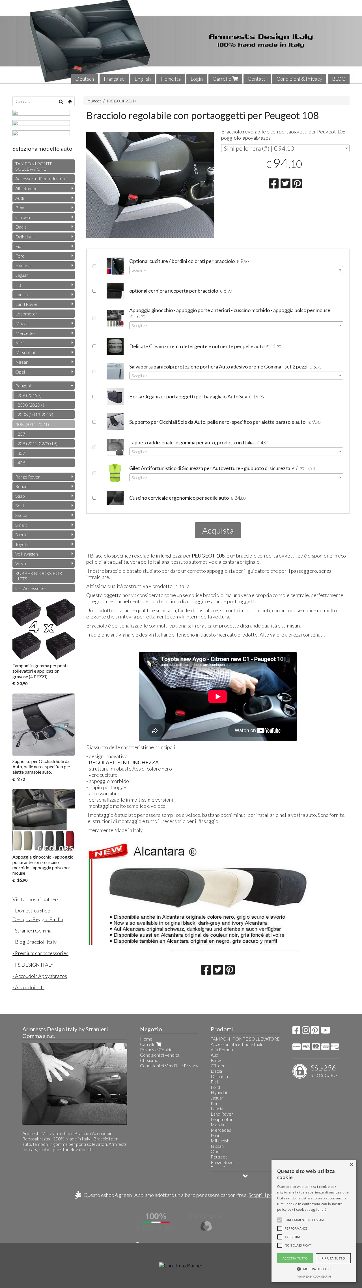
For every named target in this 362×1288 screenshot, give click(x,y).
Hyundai (23, 265)
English (143, 79)
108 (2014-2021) (121, 100)
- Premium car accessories (40, 953)
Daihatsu (24, 236)
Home (146, 1038)
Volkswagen (26, 553)
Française (114, 79)
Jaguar (21, 275)
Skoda (21, 515)
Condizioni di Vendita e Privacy (169, 1065)
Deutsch (85, 79)
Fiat (19, 246)
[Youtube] (325, 1031)
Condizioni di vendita (159, 1054)
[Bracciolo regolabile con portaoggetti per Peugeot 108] (150, 187)
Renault (22, 486)
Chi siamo (149, 1060)
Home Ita (171, 79)
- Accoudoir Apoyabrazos (39, 976)
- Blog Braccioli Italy (34, 942)
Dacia (21, 226)
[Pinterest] (315, 1031)
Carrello (222, 79)
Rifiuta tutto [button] (333, 1258)
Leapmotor (26, 313)
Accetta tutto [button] (295, 1258)
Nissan (21, 362)
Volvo (20, 563)
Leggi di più (318, 1209)
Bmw (20, 207)
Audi (19, 198)
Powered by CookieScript (314, 1276)
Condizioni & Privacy (299, 79)
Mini (19, 342)
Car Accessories (31, 588)
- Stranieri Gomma (31, 930)
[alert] (314, 1221)
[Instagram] (306, 1031)
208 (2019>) (30, 395)
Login (197, 79)
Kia (18, 285)
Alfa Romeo (26, 188)
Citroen (22, 217)
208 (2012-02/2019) (37, 443)
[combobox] (285, 148)
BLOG (338, 79)
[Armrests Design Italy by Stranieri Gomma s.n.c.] (181, 42)
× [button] (351, 1165)
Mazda (22, 323)
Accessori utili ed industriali (40, 178)
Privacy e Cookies (157, 1049)
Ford (20, 255)
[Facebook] (296, 1031)
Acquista (218, 530)
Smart (21, 525)
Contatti (257, 79)
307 (21, 453)
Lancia (21, 294)
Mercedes (25, 333)
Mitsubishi (25, 352)
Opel (20, 371)
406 (21, 462)
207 (21, 433)
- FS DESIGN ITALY (32, 965)
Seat (19, 505)
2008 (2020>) (31, 404)
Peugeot (93, 100)
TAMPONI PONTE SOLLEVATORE (34, 166)
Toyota (22, 544)
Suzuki (21, 534)
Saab (20, 496)
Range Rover (27, 476)
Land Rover (26, 304)
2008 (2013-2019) (35, 414)
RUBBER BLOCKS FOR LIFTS (38, 576)
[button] (304, 1220)
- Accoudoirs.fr (28, 987)
